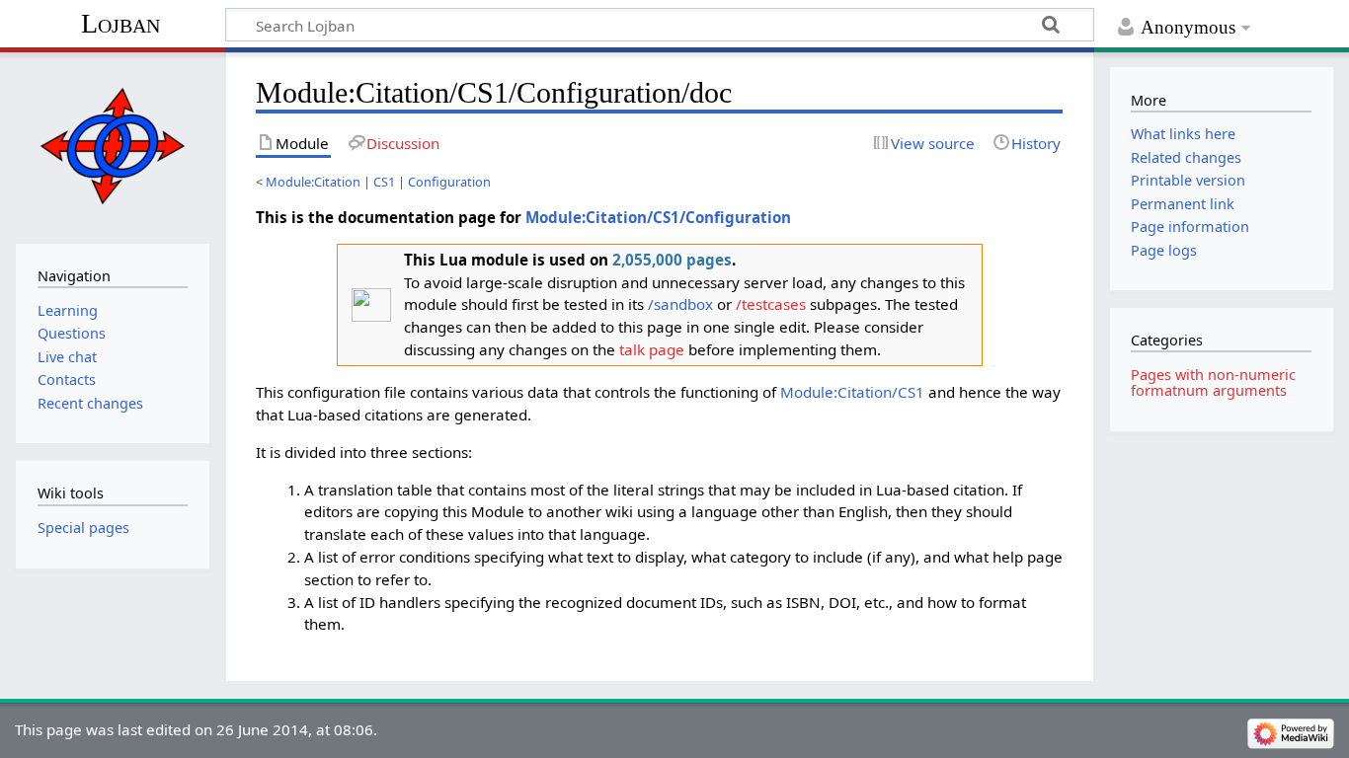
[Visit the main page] (112, 145)
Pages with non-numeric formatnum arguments (1213, 382)
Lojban (120, 23)
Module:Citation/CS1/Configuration (658, 217)
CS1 (384, 181)
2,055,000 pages (672, 259)
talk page (651, 349)
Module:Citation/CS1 (852, 392)
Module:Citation (313, 181)
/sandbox (680, 304)
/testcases (771, 304)
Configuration (449, 181)
